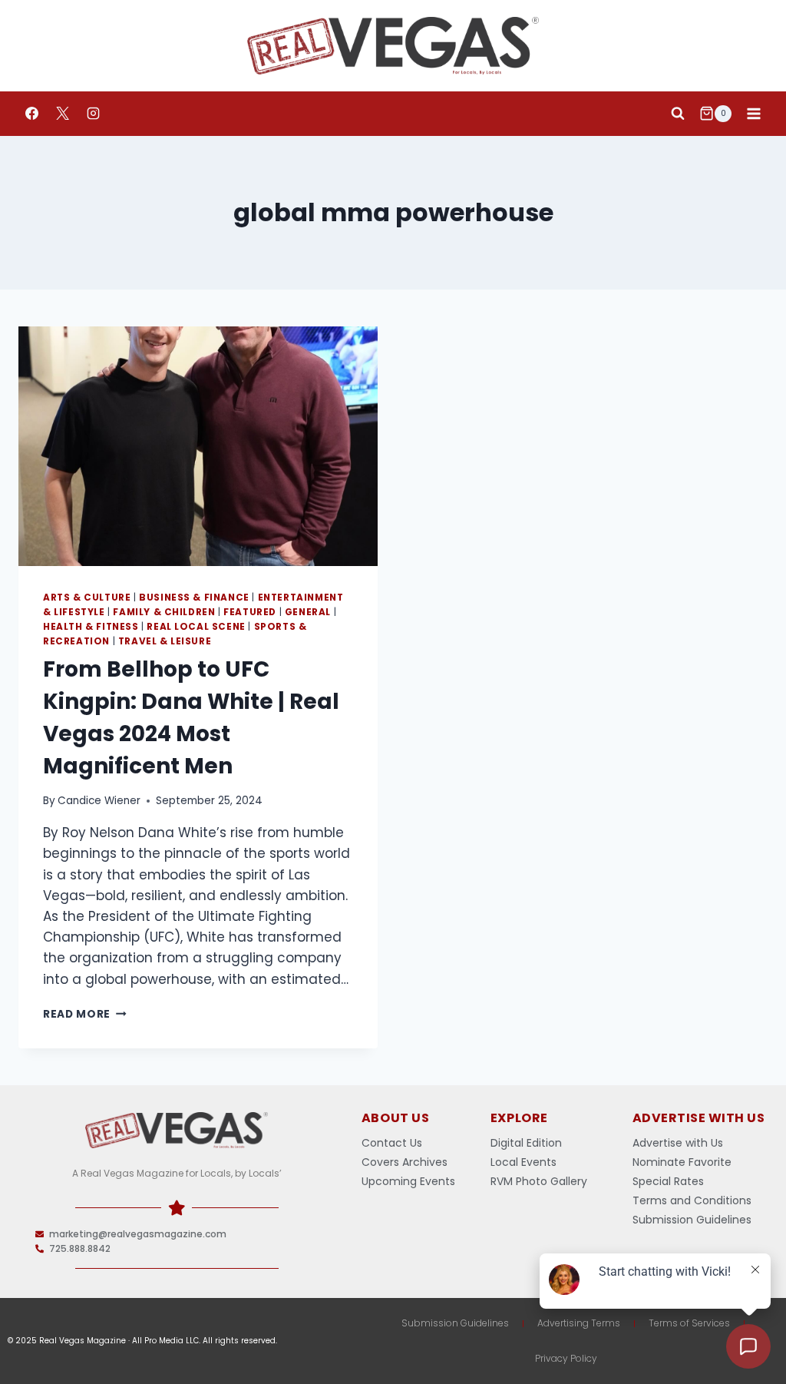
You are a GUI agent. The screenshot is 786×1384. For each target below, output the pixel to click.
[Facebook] (31, 114)
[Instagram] (93, 114)
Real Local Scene (196, 627)
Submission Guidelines (455, 1322)
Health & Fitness (91, 627)
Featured (249, 612)
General (308, 612)
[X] (62, 114)
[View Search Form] (678, 113)
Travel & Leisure (165, 641)
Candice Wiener (99, 800)
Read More (85, 1014)
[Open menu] (753, 113)
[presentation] (198, 446)
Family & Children (164, 612)
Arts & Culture (86, 597)
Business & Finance (194, 597)
